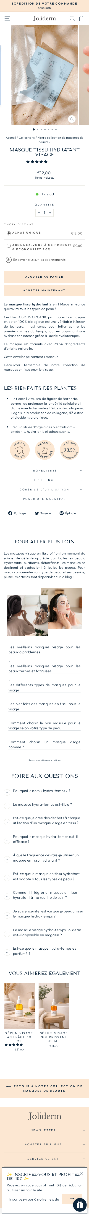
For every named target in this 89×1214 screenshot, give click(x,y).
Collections (27, 137)
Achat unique (26, 232)
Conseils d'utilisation (44, 489)
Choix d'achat (19, 224)
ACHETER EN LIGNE (43, 1144)
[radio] (9, 233)
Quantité (44, 204)
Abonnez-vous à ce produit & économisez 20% (42, 247)
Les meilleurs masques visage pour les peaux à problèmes (44, 649)
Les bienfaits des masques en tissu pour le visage (44, 706)
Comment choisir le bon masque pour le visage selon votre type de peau (44, 725)
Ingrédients (45, 470)
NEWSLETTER (43, 1130)
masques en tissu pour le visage (28, 369)
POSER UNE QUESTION (44, 498)
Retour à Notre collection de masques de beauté (48, 1088)
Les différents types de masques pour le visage (44, 687)
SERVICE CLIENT (43, 1158)
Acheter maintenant (44, 290)
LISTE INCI (44, 480)
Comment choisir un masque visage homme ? (44, 744)
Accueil (11, 137)
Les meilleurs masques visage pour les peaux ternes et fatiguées (44, 668)
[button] (37, 161)
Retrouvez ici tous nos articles (45, 760)
